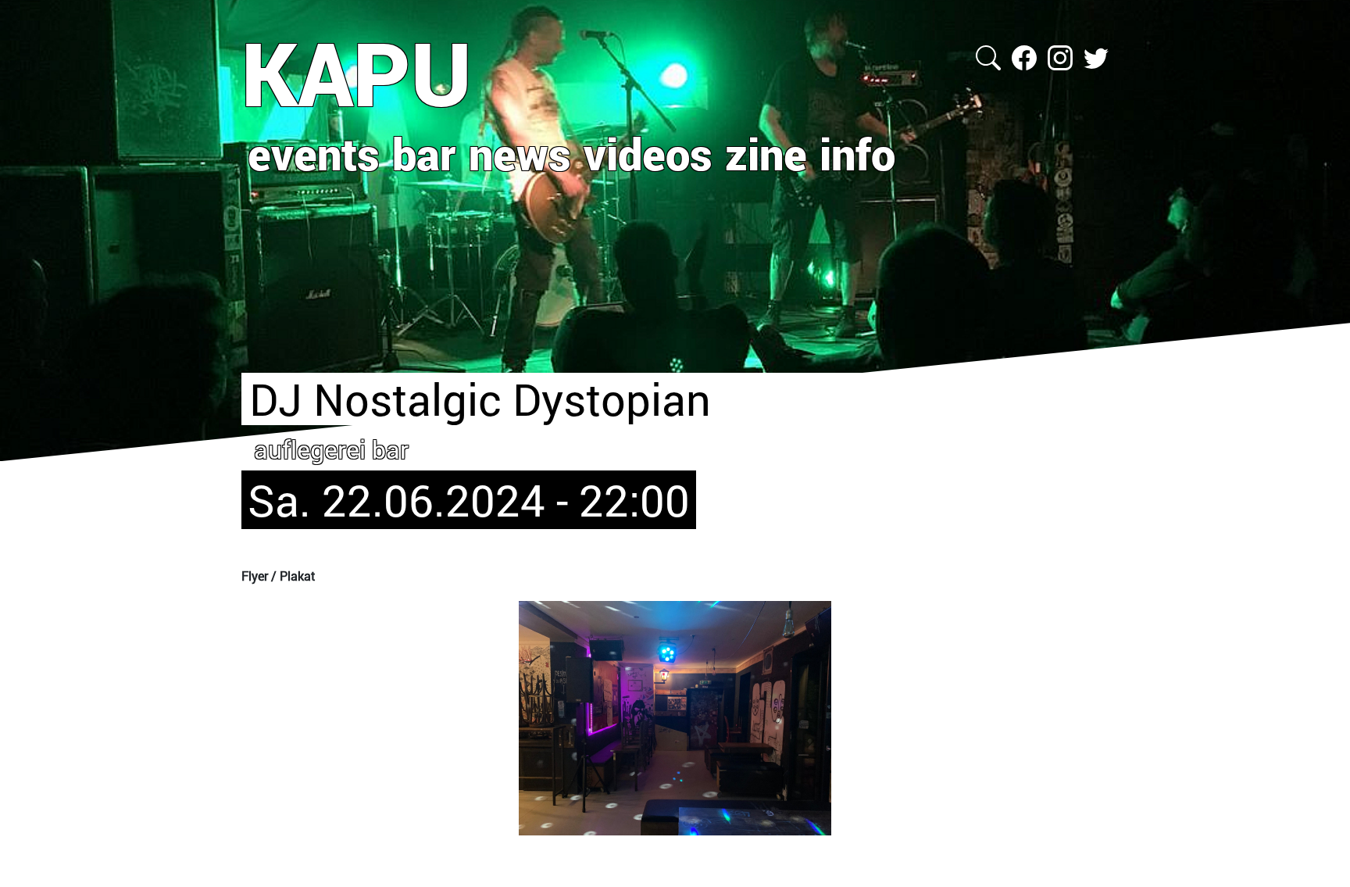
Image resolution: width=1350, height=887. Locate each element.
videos (648, 153)
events (314, 153)
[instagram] (1062, 56)
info (857, 153)
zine (766, 153)
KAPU (356, 72)
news (520, 153)
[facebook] (1026, 56)
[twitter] (1096, 56)
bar (424, 153)
